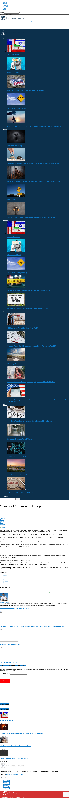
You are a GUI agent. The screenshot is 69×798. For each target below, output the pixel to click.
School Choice (12, 199)
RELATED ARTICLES (7, 608)
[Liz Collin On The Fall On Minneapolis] (16, 471)
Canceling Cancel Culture (9, 662)
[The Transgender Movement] (9, 641)
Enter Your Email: (5, 673)
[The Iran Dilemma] (16, 51)
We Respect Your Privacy (10, 793)
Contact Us (6, 794)
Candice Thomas (4, 511)
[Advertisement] (19, 25)
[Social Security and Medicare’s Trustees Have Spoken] (16, 87)
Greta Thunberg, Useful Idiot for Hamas (14, 759)
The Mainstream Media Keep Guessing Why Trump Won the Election (31, 382)
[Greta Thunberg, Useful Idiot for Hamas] (4, 755)
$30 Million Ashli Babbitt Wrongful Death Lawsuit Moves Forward (30, 421)
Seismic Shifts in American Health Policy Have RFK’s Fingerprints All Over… (33, 163)
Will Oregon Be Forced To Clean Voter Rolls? (22, 328)
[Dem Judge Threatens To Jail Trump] (16, 435)
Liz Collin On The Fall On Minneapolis (20, 475)
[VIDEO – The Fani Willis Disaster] (16, 453)
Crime (5, 502)
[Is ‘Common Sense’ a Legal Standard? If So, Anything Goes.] (16, 305)
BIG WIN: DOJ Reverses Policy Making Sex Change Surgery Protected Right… (34, 181)
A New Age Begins (13, 364)
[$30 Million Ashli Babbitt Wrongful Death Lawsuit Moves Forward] (16, 418)
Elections (5, 6)
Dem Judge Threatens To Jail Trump (19, 439)
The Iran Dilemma (13, 54)
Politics (5, 2)
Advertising (6, 791)
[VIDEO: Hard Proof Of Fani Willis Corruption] (18, 489)
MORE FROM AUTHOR (21, 608)
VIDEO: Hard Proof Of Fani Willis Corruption (23, 493)
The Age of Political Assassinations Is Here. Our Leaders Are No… (29, 290)
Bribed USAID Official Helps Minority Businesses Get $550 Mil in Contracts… (34, 126)
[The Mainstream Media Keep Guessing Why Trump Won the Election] (16, 378)
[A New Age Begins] (16, 360)
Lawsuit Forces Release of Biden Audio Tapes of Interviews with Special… (32, 217)
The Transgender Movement (10, 644)
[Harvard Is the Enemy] (16, 142)
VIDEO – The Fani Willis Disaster (18, 457)
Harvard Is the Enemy (14, 146)
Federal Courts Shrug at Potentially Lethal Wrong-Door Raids (21, 733)
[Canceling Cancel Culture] (9, 659)
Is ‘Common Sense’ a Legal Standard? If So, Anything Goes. (28, 308)
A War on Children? (14, 72)
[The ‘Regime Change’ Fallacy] (16, 105)
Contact (5, 9)
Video (5, 8)
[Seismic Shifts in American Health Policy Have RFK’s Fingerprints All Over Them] (16, 160)
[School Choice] (16, 196)
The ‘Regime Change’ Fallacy (17, 108)
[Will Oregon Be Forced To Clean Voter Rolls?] (16, 325)
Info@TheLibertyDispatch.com (14, 774)
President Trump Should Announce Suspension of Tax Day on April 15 (31, 346)
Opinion (5, 5)
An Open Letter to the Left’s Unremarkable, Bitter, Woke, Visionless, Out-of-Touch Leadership (32, 626)
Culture (5, 3)
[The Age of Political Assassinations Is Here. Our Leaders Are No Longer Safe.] (16, 287)
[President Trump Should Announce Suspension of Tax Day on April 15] (16, 342)
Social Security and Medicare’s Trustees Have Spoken (25, 90)
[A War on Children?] (16, 69)
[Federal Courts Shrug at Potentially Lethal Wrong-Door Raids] (4, 730)
